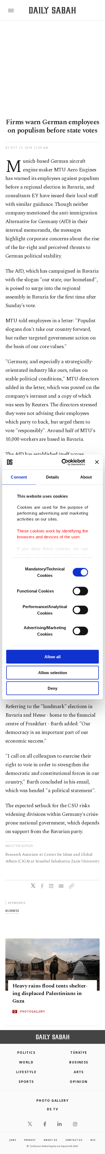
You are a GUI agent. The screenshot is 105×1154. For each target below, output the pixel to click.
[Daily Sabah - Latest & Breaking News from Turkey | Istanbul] (52, 10)
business (12, 911)
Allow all (52, 656)
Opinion (79, 1081)
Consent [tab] (19, 477)
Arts (79, 1072)
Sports (26, 1081)
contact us (73, 1139)
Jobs (12, 1139)
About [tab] (86, 477)
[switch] (80, 591)
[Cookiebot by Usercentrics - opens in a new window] (63, 462)
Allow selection (52, 672)
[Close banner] (97, 462)
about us (50, 1139)
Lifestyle (26, 1072)
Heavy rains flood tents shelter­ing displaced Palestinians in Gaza (50, 993)
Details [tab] (52, 477)
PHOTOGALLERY (32, 1011)
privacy (30, 1139)
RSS (92, 1139)
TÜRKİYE (78, 1052)
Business (78, 1062)
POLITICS (26, 1052)
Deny (52, 688)
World (26, 1062)
